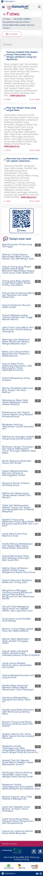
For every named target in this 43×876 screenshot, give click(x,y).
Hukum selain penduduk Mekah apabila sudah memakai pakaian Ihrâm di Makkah (21, 653)
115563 (7, 99)
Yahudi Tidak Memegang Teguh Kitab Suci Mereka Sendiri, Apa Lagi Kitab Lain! (17, 609)
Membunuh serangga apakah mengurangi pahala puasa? (18, 438)
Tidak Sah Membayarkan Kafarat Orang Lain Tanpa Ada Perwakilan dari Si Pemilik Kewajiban (18, 508)
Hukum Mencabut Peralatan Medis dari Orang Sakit (17, 581)
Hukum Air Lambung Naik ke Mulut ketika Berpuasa (17, 832)
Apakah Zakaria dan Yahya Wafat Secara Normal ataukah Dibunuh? (18, 736)
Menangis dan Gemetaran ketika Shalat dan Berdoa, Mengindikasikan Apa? (16, 341)
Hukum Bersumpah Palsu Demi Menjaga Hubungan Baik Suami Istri (16, 558)
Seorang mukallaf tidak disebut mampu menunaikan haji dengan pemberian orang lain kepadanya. (22, 55)
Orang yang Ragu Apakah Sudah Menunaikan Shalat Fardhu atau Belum (16, 283)
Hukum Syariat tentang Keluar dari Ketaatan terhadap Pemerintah (18, 295)
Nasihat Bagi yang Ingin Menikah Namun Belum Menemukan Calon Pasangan (18, 687)
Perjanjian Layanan (9, 844)
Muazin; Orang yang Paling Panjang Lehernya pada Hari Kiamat (17, 724)
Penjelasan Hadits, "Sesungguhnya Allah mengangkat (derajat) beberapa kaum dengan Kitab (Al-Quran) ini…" (21, 749)
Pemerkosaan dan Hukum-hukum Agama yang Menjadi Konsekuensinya (17, 414)
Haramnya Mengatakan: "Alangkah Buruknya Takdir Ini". (16, 700)
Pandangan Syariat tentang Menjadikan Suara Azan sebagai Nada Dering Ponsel (17, 774)
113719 (7, 150)
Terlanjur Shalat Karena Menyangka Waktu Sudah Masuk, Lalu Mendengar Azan (18, 256)
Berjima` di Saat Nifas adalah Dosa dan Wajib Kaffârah (17, 630)
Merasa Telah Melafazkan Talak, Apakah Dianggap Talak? (15, 641)
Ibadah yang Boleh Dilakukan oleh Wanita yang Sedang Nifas (18, 712)
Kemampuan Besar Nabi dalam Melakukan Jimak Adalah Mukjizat (15, 402)
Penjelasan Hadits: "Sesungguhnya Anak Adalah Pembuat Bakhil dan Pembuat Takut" (21, 787)
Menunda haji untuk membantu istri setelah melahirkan (22, 160)
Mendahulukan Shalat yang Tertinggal (17, 245)
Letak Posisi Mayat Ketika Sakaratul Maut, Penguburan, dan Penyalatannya (18, 821)
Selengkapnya (18, 95)
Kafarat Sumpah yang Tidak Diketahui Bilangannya (17, 798)
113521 (7, 201)
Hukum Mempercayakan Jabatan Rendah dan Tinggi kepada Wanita (17, 317)
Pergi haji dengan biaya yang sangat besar (21, 109)
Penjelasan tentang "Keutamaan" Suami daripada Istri (18, 426)
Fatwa (12, 14)
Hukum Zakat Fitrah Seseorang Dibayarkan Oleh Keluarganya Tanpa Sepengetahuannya (17, 367)
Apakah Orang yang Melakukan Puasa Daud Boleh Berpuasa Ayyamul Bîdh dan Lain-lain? (20, 523)
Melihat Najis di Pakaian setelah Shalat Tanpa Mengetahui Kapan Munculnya (18, 570)
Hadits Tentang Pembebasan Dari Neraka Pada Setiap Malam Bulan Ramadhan (17, 546)
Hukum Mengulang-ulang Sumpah (16, 379)
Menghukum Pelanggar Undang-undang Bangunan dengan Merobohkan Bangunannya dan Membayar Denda (18, 594)
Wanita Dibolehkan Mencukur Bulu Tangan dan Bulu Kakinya (18, 390)
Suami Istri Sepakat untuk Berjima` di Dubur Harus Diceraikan (16, 809)
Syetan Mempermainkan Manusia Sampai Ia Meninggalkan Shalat (15, 473)
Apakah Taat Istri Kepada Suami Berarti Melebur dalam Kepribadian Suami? (17, 762)
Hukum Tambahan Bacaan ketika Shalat (16, 306)
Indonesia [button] (9, 1)
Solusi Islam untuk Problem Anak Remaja (16, 620)
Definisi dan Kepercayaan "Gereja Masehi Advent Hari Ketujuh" (16, 495)
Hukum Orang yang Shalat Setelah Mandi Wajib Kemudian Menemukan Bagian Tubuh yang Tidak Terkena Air (18, 270)
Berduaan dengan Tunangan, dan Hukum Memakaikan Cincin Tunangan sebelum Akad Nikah (19, 450)
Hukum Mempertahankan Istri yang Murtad (18, 676)
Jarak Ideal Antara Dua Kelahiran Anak (14, 535)
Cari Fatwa (12, 34)
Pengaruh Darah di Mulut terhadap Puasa (16, 484)
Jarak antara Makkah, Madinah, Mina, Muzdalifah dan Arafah (17, 665)
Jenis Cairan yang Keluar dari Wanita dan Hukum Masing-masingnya (18, 329)
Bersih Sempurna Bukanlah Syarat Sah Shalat (16, 462)
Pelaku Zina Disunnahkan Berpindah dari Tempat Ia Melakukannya (16, 354)
